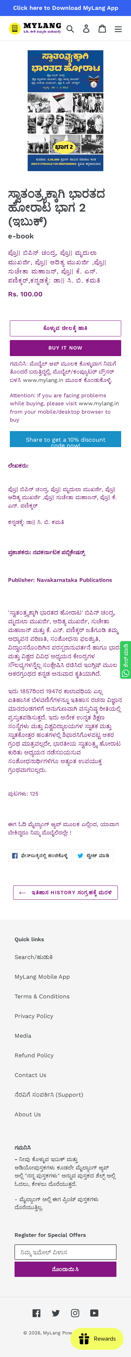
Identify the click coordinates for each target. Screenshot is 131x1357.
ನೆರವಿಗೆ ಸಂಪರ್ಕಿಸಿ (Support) (49, 1094)
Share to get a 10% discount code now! (66, 441)
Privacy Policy (34, 1016)
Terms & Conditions (42, 996)
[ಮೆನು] (118, 28)
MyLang (51, 1333)
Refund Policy (34, 1055)
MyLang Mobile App (42, 976)
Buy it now (65, 348)
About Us (28, 1114)
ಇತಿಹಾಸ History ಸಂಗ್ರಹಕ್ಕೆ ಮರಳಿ (71, 892)
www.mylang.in (43, 380)
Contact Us (30, 1075)
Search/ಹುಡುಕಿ (34, 957)
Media (23, 1035)
